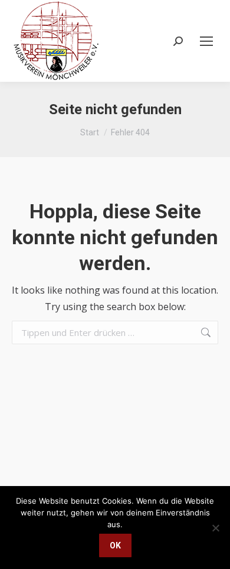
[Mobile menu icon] (206, 41)
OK (115, 545)
